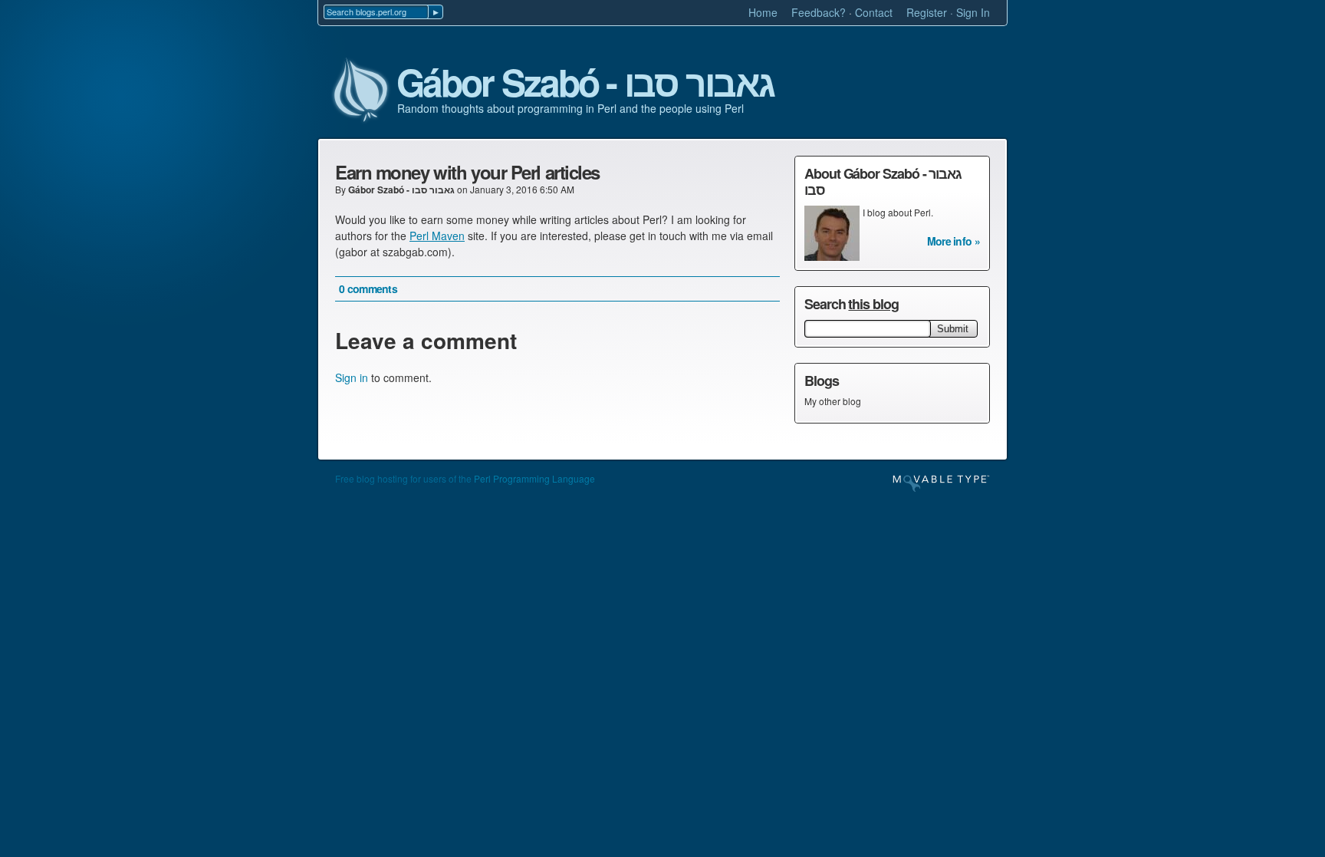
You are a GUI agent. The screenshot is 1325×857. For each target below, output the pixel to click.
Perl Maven (437, 235)
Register (926, 12)
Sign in (351, 377)
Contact (874, 12)
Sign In (973, 12)
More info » (953, 241)
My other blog (832, 400)
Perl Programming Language (534, 478)
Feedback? (818, 12)
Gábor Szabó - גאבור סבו (585, 83)
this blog (873, 304)
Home (763, 12)
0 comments (368, 288)
